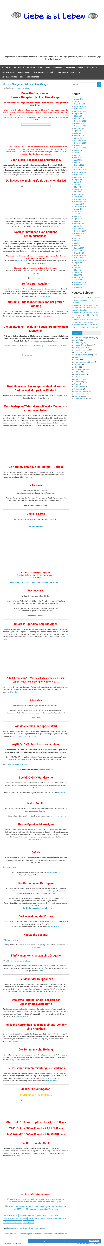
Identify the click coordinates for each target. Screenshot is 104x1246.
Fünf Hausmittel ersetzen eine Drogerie (36, 955)
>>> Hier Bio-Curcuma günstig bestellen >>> (35, 908)
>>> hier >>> (27, 477)
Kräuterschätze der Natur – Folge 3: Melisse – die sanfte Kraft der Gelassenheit (86, 300)
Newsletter (75, 72)
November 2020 (80, 143)
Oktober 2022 (79, 123)
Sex (75, 377)
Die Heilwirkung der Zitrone (35, 916)
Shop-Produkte (33, 77)
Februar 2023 (79, 119)
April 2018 (78, 219)
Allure (8, 1228)
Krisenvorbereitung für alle (83, 362)
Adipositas (36, 700)
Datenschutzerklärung (82, 1243)
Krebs (80, 68)
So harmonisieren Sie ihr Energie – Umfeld (36, 467)
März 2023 (78, 116)
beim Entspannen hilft (11, 1215)
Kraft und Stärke (21, 1218)
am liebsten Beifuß (21, 261)
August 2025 (78, 114)
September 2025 (80, 111)
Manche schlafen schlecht (37, 1218)
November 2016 (80, 255)
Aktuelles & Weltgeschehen (12, 77)
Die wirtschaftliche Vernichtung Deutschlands (36, 1068)
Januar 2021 (78, 138)
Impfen (77, 357)
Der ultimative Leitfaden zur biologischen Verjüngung (29, 582)
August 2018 (78, 209)
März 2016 (78, 275)
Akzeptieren (93, 1241)
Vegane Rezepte (80, 387)
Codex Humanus (36, 513)
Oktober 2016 (79, 258)
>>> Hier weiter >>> (46, 769)
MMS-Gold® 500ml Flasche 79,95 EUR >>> (36, 1128)
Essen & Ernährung (81, 350)
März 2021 (78, 133)
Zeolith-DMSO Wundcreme (36, 777)
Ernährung (70, 68)
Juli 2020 (77, 153)
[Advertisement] (53, 39)
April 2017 (78, 243)
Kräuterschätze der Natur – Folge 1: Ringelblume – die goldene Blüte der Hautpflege (86, 315)
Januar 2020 (78, 167)
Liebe (40, 68)
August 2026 (78, 99)
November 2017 (80, 231)
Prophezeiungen (23, 72)
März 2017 (78, 246)
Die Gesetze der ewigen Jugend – (35, 572)
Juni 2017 (78, 238)
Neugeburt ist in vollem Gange (56, 1218)
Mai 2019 (77, 187)
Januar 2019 (78, 197)
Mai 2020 (77, 158)
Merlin (21, 1243)
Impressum (97, 1243)
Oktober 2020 (79, 145)
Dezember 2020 (80, 141)
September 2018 (80, 207)
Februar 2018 (79, 224)
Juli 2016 (77, 265)
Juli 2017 (77, 236)
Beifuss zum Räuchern (35, 283)
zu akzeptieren (28, 1222)
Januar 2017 (78, 251)
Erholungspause (9, 1218)
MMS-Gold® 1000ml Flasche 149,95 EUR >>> (36, 1134)
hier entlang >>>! (55, 582)
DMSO (36, 852)
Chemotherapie (79, 347)
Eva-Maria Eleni (38, 278)
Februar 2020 (79, 165)
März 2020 (78, 163)
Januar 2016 (78, 280)
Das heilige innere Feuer (27, 1215)
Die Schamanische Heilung (36, 1049)
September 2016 (80, 260)
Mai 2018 (77, 216)
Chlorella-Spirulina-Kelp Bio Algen (36, 624)
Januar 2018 (78, 226)
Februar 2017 (79, 248)
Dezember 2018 (80, 199)
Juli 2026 (77, 101)
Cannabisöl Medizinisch (83, 345)
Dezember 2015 (80, 282)
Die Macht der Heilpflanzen (36, 979)
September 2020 (80, 148)
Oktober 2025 (79, 109)
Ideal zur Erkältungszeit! (36, 1089)
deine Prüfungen (42, 1215)
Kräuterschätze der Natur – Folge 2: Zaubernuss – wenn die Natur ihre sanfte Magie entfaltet (86, 307)
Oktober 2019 (79, 175)
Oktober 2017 (79, 233)
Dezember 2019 (80, 170)
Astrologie (78, 343)
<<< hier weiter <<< (43, 296)
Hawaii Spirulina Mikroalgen (36, 824)
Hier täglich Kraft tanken (57, 72)
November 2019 (80, 172)
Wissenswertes (8, 72)
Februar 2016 (79, 277)
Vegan (76, 384)
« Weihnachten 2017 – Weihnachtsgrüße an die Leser (22, 1234)
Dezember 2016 (80, 253)
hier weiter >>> (15, 692)
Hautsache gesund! (35, 934)
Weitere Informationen (80, 1241)
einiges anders (53, 1215)
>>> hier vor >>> (57, 992)
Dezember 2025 (80, 104)
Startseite (6, 68)
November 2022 (80, 121)
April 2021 (78, 131)
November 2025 (80, 106)
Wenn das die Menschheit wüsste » (56, 1234)
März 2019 (78, 192)
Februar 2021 (79, 136)
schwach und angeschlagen (12, 1222)
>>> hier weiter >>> (36, 527)
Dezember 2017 (80, 229)
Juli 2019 (77, 182)
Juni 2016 (78, 268)
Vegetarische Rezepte (82, 391)
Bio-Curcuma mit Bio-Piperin (36, 883)
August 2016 (78, 263)
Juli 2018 (77, 211)
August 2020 (78, 150)
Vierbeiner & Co (79, 394)
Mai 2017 (77, 241)
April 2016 (78, 272)
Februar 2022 (79, 128)
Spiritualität (39, 72)
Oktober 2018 (79, 204)
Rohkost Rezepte (80, 374)
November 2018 (80, 202)
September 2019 (80, 177)
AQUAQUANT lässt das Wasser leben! (36, 744)
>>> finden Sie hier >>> (28, 736)
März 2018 (78, 221)
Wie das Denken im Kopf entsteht (36, 726)
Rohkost (77, 372)
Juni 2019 (78, 185)
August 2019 (78, 180)
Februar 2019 (79, 194)
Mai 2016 (77, 270)
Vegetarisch (78, 389)
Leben (48, 68)
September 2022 (80, 126)
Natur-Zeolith (35, 803)
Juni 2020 (78, 155)
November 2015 (80, 285)
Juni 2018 (78, 214)
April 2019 (78, 189)
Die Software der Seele (35, 1143)
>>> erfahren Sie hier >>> (22, 1060)
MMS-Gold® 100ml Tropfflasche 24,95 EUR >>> (36, 1122)
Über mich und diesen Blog (24, 68)
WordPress (12, 1243)
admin (27, 88)
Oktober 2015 (79, 287)
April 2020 (78, 160)
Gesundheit (58, 68)
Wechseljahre (92, 68)
